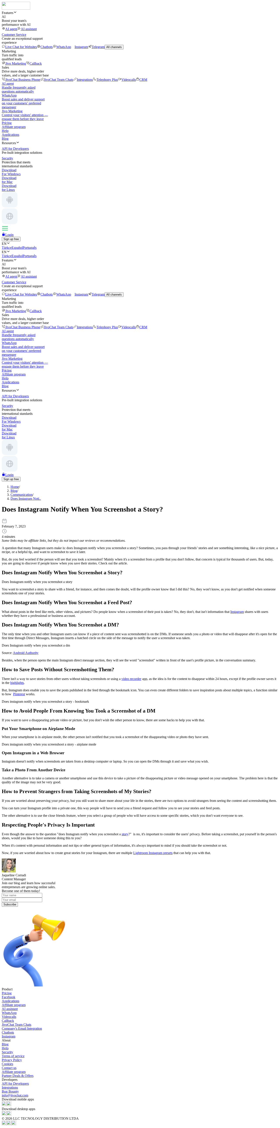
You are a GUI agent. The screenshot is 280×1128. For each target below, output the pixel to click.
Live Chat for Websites (21, 47)
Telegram (98, 47)
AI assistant (29, 29)
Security (7, 1052)
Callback (36, 63)
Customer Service (14, 34)
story (125, 834)
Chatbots (46, 47)
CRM (143, 79)
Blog (5, 138)
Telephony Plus (107, 79)
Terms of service (13, 1056)
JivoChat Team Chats (58, 79)
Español (17, 247)
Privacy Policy (12, 1060)
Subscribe (10, 904)
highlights (17, 683)
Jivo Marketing (15, 63)
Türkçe (7, 247)
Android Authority (25, 653)
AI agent (11, 29)
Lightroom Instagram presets (153, 853)
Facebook (8, 997)
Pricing (7, 123)
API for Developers (15, 1083)
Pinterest (19, 694)
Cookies (7, 1064)
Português (30, 247)
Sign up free (11, 239)
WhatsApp (63, 47)
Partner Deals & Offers (17, 1076)
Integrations (85, 79)
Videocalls (128, 79)
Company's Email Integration (22, 1028)
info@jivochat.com (15, 1095)
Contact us (9, 1068)
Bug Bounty (10, 1091)
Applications (10, 135)
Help (5, 131)
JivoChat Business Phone (22, 79)
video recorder (131, 679)
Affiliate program (14, 127)
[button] (140, 12)
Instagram (81, 47)
